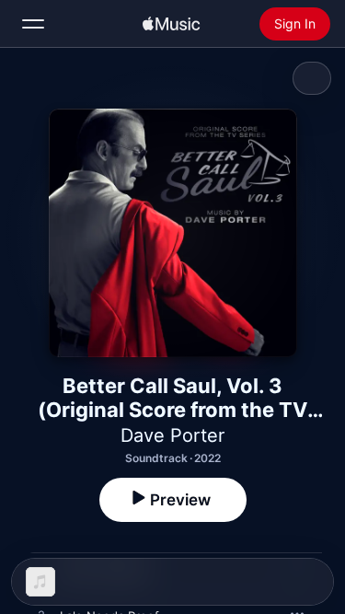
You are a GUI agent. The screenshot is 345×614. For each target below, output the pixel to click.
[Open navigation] (33, 24)
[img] (171, 24)
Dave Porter (172, 435)
